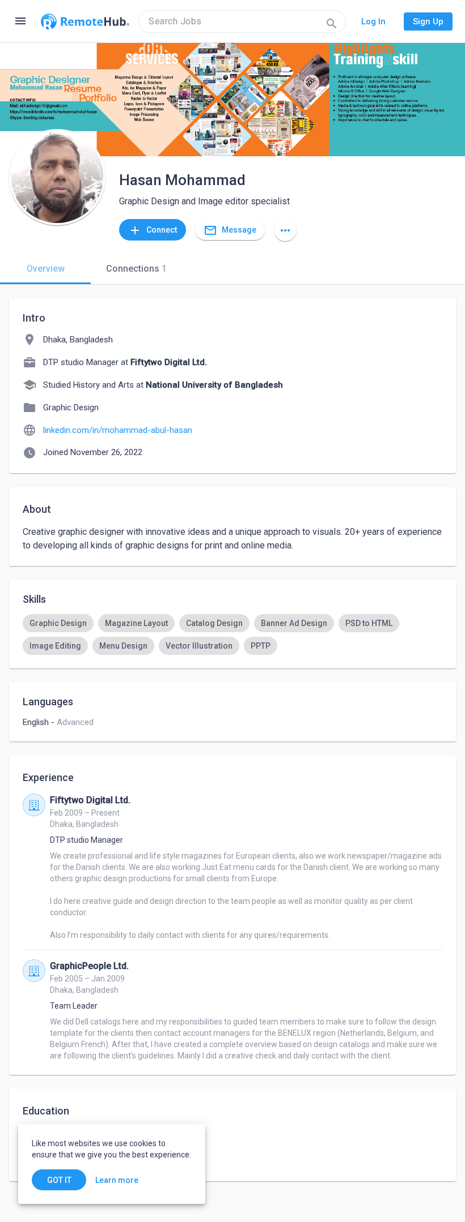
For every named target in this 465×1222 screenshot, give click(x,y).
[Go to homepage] (85, 21)
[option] (58, 623)
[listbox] (232, 634)
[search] (242, 21)
